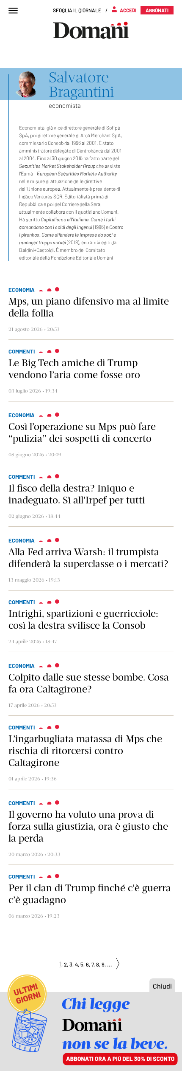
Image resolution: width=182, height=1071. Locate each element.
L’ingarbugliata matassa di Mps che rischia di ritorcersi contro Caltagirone (85, 751)
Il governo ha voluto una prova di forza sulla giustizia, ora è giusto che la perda (88, 826)
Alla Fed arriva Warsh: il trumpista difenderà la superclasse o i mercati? (88, 558)
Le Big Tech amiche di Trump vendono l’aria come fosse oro (74, 369)
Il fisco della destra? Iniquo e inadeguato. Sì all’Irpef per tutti (76, 494)
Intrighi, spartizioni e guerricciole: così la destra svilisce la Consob (83, 619)
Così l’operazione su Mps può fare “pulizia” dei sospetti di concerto (82, 432)
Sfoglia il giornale (77, 10)
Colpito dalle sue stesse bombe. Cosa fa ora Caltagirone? (88, 683)
